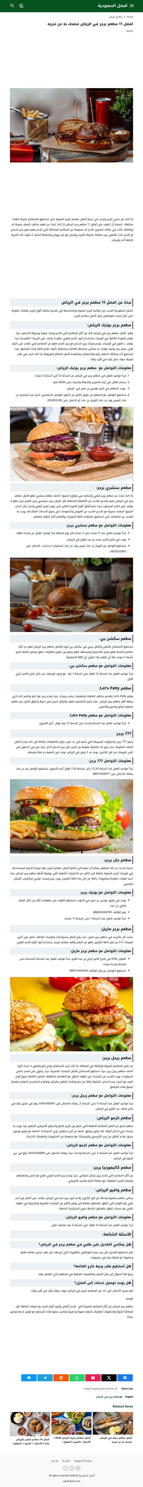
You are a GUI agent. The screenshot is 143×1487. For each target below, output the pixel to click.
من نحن (54, 1461)
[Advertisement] (103, 60)
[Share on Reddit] (61, 1378)
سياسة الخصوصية (83, 1461)
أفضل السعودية (112, 5)
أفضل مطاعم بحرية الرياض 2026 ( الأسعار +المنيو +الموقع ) (72, 1440)
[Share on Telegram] (45, 1378)
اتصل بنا (66, 1461)
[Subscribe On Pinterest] (71, 1468)
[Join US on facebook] (65, 1468)
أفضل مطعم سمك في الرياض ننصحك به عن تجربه (116, 1440)
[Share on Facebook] (125, 1378)
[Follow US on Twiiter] (78, 1468)
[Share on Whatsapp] (77, 1378)
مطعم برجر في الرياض (108, 1397)
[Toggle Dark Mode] (21, 6)
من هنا (103, 400)
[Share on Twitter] (109, 1378)
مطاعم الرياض (115, 17)
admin (129, 31)
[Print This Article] (29, 1378)
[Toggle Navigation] (131, 6)
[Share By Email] (93, 1378)
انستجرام (47, 545)
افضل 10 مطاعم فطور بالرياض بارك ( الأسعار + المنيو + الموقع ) (30, 1441)
